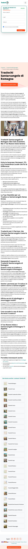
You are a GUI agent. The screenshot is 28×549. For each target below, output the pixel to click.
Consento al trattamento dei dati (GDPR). (11, 26)
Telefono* (5, 22)
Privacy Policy (23, 542)
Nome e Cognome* (6, 12)
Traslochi (3, 67)
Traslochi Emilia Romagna (12, 67)
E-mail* (4, 17)
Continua (20, 30)
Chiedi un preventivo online (9, 84)
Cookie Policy (14, 543)
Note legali (18, 542)
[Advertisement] (14, 47)
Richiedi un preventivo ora (14, 547)
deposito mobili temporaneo (18, 363)
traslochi (11, 366)
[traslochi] (5, 2)
